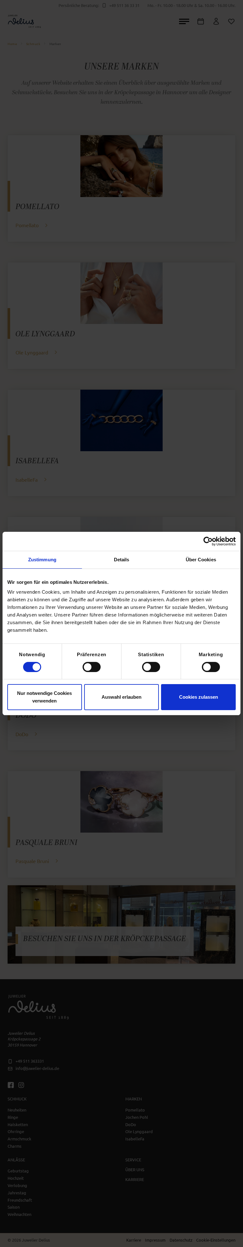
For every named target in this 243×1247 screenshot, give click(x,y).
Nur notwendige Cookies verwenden (44, 696)
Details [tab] (121, 559)
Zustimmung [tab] (42, 559)
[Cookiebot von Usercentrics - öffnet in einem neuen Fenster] (208, 541)
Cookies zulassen (198, 697)
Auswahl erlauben (121, 697)
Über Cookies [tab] (201, 559)
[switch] (92, 667)
